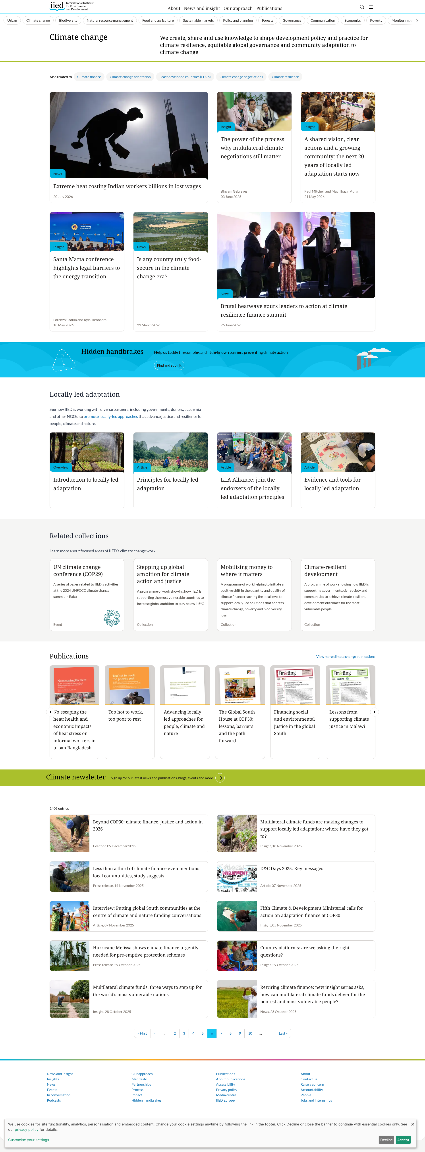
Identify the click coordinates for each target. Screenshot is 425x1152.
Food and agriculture (158, 20)
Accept (403, 1140)
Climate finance (89, 77)
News (51, 1084)
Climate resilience (285, 77)
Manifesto (139, 1079)
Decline (386, 1140)
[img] (374, 712)
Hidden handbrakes (146, 1100)
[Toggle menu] (371, 7)
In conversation (59, 1095)
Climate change (38, 20)
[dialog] (210, 1133)
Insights (53, 1079)
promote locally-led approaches (111, 416)
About (174, 8)
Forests (267, 20)
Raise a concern (312, 1084)
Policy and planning (238, 20)
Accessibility (225, 1084)
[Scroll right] (417, 20)
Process (137, 1089)
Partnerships (141, 1084)
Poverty (376, 20)
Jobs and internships (316, 1100)
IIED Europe (225, 1100)
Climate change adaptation (130, 77)
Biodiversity (68, 20)
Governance (292, 20)
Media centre (226, 1095)
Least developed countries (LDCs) (185, 77)
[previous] (50, 712)
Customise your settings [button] (28, 1140)
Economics (352, 20)
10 (252, 1033)
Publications (269, 8)
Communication (323, 20)
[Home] (72, 6)
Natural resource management (110, 20)
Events (52, 1089)
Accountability (312, 1089)
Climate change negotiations (241, 77)
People (306, 1095)
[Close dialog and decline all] (412, 1122)
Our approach (238, 8)
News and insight (202, 8)
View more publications (345, 656)
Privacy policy (226, 1089)
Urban (12, 20)
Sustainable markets (198, 20)
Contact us (309, 1079)
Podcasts (54, 1100)
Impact (136, 1095)
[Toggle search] (362, 7)
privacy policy (27, 1129)
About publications (230, 1079)
